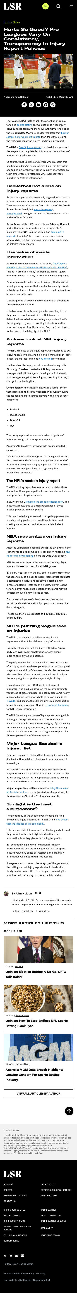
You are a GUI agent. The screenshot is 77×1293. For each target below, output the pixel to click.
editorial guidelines (22, 911)
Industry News (22, 1015)
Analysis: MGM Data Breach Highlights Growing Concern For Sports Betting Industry (34, 1075)
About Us (44, 911)
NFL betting (45, 358)
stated (30, 147)
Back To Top (69, 1111)
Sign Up (45, 6)
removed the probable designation (44, 501)
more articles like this (34, 923)
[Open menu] (71, 6)
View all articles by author (38, 1093)
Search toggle (58, 6)
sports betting (24, 124)
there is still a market (57, 705)
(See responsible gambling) (30, 1153)
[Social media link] (24, 104)
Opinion (19, 966)
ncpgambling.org (39, 1148)
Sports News (12, 22)
